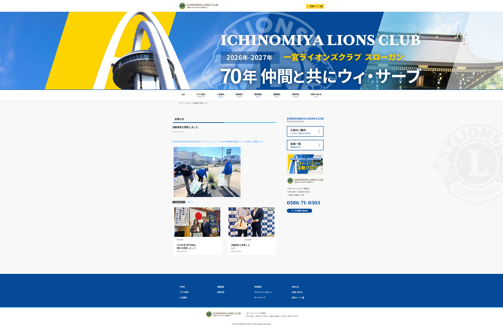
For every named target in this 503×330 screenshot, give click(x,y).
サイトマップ (259, 297)
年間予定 (220, 292)
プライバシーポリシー (263, 292)
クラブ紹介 (184, 292)
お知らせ (190, 202)
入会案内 (183, 297)
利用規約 (258, 287)
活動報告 (220, 287)
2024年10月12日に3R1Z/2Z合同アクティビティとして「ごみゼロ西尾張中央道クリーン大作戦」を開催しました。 (219, 142)
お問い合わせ (297, 292)
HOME (182, 287)
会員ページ (314, 6)
